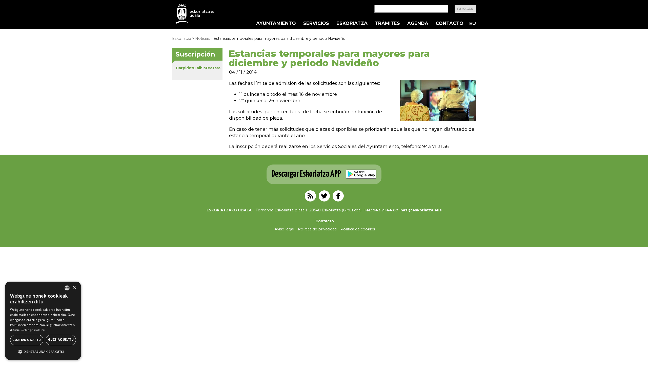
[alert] (43, 321)
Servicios (316, 23)
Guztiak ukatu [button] (61, 339)
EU (472, 23)
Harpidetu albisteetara (198, 68)
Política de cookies (357, 229)
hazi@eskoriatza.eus (421, 210)
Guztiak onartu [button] (26, 340)
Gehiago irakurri (33, 330)
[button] (43, 352)
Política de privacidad (317, 229)
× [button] (74, 287)
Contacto (449, 23)
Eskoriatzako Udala (229, 210)
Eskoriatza (352, 23)
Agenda (417, 23)
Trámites (387, 23)
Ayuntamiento (276, 23)
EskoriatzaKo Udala (194, 14)
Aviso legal (284, 229)
